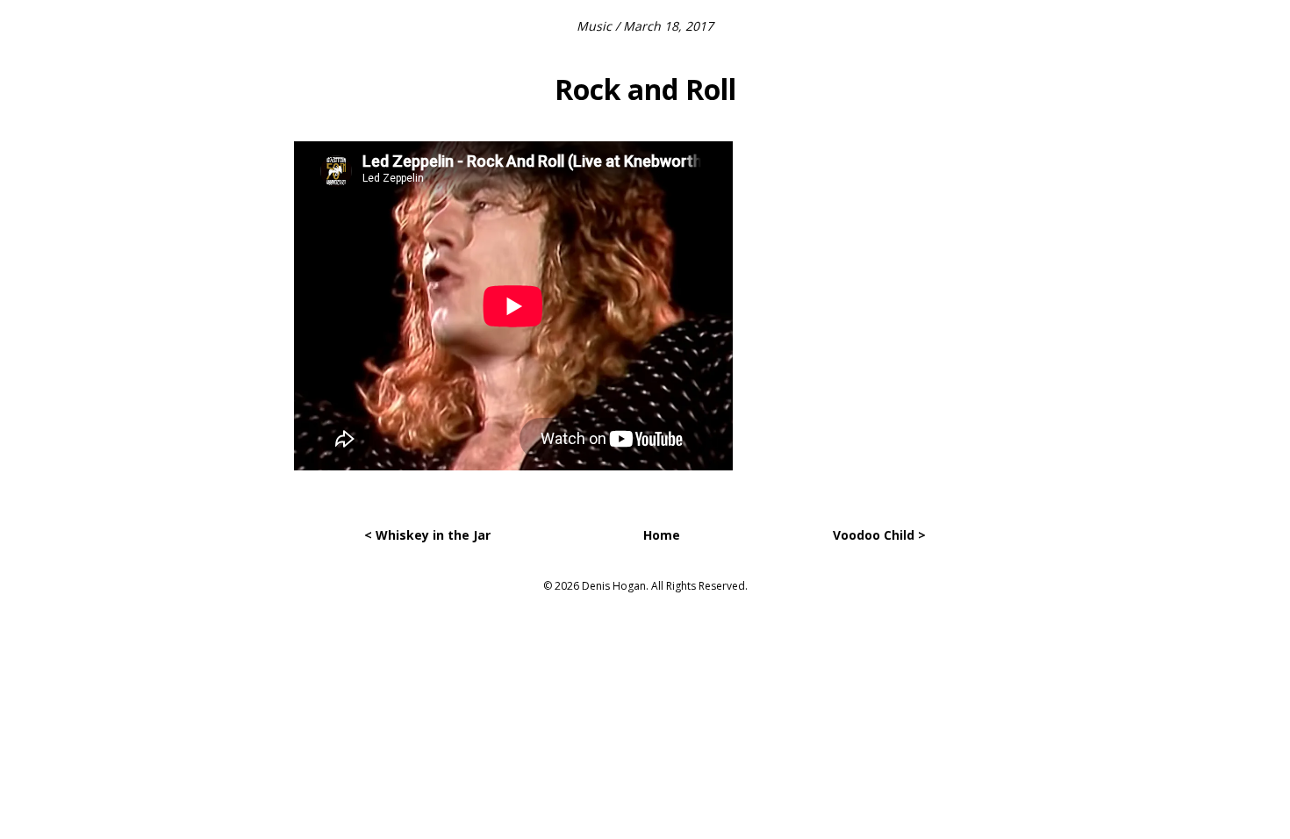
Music (594, 26)
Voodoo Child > (879, 535)
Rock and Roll (645, 89)
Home (661, 535)
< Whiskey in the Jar (427, 535)
